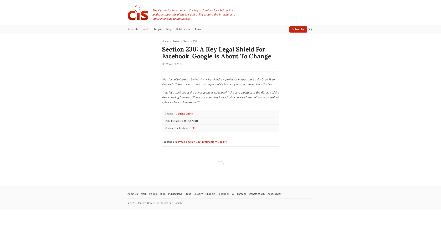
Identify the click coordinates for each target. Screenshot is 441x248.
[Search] (311, 29)
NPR (192, 128)
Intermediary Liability (214, 141)
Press (181, 141)
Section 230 (193, 141)
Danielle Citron (184, 113)
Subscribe (298, 29)
